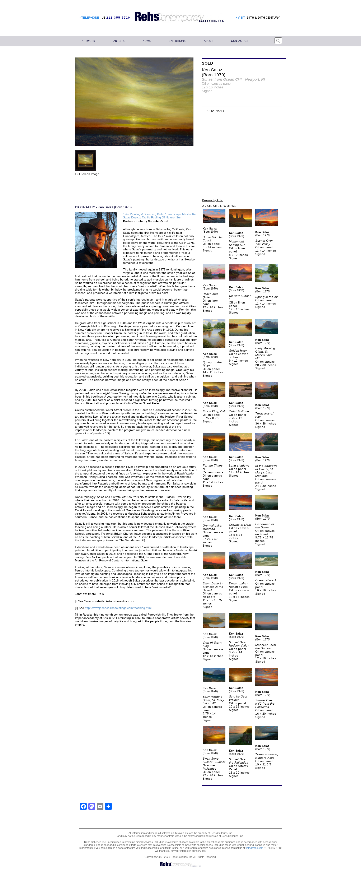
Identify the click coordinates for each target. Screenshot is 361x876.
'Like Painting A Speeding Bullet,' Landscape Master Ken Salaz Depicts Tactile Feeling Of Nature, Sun (160, 215)
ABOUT (208, 41)
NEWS (147, 41)
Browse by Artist (212, 200)
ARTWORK (88, 41)
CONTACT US (239, 41)
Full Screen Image (87, 174)
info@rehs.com (254, 848)
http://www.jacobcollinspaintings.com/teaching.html (118, 608)
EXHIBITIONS (177, 41)
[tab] (242, 111)
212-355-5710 (118, 17)
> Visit (240, 17)
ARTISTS (119, 41)
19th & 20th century (263, 17)
